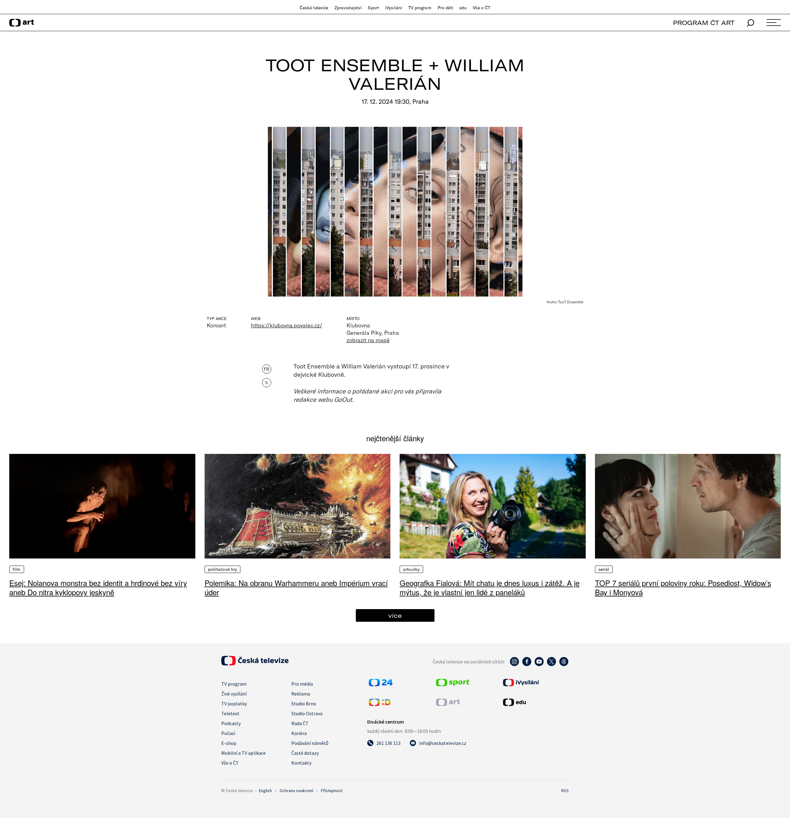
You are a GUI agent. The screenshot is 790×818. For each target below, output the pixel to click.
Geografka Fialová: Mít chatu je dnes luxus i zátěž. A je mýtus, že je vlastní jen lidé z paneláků (490, 587)
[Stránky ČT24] (381, 684)
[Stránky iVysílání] (535, 682)
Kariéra (299, 733)
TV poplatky (234, 703)
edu (463, 7)
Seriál (603, 569)
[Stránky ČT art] (448, 704)
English (265, 790)
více (395, 615)
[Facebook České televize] (527, 665)
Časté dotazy (305, 753)
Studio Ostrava (306, 713)
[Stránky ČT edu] (535, 702)
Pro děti (445, 7)
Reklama (300, 694)
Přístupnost (332, 790)
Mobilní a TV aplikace (243, 753)
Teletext (230, 713)
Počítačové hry (222, 569)
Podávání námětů (309, 743)
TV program (419, 7)
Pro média (302, 684)
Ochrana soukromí (296, 790)
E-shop (228, 743)
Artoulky (411, 569)
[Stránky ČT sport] (452, 684)
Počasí (228, 733)
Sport (373, 7)
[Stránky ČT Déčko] (380, 704)
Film (17, 569)
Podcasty (231, 723)
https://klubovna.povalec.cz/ (286, 325)
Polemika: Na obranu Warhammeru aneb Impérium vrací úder (296, 587)
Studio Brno (303, 703)
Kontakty (301, 763)
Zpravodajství (348, 7)
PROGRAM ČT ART (703, 23)
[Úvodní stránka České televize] (255, 664)
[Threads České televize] (564, 665)
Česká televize (314, 7)
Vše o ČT (481, 7)
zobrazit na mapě (368, 340)
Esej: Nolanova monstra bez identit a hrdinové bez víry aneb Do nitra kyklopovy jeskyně (98, 587)
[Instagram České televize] (514, 665)
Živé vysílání (234, 694)
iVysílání (393, 7)
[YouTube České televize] (539, 665)
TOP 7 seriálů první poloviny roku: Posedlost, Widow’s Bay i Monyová (683, 587)
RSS (565, 790)
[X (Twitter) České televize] (551, 665)
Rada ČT (300, 723)
